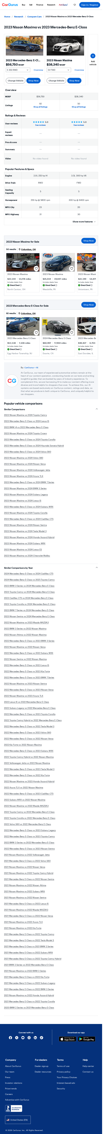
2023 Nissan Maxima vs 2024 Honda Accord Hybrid (29, 537)
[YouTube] (22, 1038)
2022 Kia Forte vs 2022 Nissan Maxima (23, 744)
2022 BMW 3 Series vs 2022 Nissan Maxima (25, 628)
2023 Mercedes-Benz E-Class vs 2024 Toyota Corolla (29, 439)
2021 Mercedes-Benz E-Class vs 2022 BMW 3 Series (29, 989)
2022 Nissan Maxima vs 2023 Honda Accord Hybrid (29, 781)
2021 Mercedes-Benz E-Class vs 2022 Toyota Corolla (29, 1001)
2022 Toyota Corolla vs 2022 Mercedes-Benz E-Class (29, 818)
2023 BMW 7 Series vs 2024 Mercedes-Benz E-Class (29, 610)
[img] (21, 285)
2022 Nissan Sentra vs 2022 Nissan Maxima (25, 659)
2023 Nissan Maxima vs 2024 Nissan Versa (25, 464)
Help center (88, 1066)
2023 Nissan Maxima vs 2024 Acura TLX (23, 476)
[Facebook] (10, 1038)
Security (61, 1088)
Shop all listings (40, 107)
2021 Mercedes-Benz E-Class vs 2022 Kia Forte (26, 977)
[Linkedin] (35, 1038)
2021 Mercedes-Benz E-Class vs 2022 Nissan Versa (28, 916)
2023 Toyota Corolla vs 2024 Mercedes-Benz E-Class (29, 604)
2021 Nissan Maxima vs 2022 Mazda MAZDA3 (26, 909)
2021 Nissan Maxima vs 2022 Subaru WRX (24, 891)
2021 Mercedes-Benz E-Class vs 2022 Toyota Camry (29, 934)
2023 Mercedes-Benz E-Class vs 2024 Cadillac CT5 (28, 519)
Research (18, 16)
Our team (9, 1071)
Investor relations (13, 1083)
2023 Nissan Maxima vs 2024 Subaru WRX (24, 543)
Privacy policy (63, 1071)
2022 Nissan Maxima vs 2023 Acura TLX (23, 696)
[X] (16, 1038)
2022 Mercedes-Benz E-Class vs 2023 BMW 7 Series (29, 677)
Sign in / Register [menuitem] (89, 5)
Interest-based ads (66, 1083)
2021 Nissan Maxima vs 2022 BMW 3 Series (25, 971)
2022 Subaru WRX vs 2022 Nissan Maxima (24, 799)
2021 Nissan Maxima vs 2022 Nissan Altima (25, 885)
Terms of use (63, 1066)
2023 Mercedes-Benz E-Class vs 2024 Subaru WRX (28, 506)
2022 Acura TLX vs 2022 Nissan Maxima (23, 787)
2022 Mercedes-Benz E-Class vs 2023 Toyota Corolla (29, 714)
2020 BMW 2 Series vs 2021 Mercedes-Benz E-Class (29, 1007)
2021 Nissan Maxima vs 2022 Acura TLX (23, 922)
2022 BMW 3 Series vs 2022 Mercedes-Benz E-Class (29, 842)
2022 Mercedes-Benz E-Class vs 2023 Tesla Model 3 (29, 769)
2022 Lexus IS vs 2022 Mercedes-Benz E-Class (26, 702)
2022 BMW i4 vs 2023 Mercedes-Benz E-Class (26, 427)
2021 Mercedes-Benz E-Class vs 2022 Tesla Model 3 (29, 940)
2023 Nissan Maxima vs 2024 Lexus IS (22, 500)
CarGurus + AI (31, 367)
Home (7, 16)
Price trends (11, 1088)
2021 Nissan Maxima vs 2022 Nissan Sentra (25, 897)
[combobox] (18, 1120)
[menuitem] (23, 5)
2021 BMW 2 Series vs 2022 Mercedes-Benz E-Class (29, 964)
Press (7, 1077)
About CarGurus (13, 1066)
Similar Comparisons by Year (18, 568)
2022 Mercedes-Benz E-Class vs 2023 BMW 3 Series (29, 641)
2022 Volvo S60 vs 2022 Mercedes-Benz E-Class (27, 824)
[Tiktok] (41, 1038)
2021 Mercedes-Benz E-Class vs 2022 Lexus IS (26, 903)
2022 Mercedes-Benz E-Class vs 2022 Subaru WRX (28, 653)
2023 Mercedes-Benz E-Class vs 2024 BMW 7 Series (29, 482)
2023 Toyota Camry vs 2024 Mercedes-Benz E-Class (29, 592)
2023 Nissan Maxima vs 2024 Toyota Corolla (25, 513)
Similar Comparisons (14, 409)
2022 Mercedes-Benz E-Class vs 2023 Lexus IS (26, 665)
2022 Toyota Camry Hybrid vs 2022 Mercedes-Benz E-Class (33, 720)
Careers (9, 1094)
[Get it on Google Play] (86, 1039)
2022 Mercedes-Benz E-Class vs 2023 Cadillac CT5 (28, 793)
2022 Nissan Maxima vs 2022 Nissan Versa (25, 647)
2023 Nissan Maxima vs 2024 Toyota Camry (25, 415)
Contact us (88, 1071)
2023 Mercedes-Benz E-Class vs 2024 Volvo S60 (27, 451)
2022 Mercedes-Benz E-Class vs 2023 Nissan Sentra (29, 848)
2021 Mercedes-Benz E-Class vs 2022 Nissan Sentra (29, 879)
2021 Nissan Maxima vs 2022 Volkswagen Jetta (27, 854)
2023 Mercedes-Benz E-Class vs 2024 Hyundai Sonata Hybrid (34, 445)
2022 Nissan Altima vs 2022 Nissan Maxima (25, 634)
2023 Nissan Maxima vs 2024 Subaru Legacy (26, 494)
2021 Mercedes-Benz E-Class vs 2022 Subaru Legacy (29, 983)
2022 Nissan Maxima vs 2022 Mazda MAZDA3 (26, 806)
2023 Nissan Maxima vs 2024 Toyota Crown (25, 433)
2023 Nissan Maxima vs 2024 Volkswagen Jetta (27, 470)
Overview (38, 70)
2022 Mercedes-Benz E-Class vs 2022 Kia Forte (27, 775)
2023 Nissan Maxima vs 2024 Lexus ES (23, 549)
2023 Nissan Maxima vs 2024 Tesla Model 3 (25, 531)
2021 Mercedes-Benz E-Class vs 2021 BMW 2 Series (28, 946)
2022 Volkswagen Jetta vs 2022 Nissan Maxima (27, 763)
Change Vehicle (15, 80)
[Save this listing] (36, 268)
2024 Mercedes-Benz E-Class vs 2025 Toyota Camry (29, 579)
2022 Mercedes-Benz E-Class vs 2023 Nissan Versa (29, 689)
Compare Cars (34, 16)
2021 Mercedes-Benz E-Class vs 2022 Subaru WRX (28, 952)
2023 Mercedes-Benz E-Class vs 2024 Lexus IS (26, 421)
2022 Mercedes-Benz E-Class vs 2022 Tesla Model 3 (29, 726)
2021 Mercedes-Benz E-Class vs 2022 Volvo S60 (27, 861)
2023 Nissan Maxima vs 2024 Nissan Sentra (25, 525)
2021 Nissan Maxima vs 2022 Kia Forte (22, 928)
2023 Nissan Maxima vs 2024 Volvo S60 (23, 458)
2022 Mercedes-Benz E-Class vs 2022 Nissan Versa (28, 738)
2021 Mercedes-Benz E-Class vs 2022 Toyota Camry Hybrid (32, 958)
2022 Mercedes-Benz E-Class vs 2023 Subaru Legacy (30, 830)
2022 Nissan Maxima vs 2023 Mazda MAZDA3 (26, 622)
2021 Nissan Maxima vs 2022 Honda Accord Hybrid (29, 995)
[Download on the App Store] (67, 1039)
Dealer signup (41, 1066)
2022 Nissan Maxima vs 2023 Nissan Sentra (25, 683)
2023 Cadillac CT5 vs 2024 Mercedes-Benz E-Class (28, 598)
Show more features (83, 221)
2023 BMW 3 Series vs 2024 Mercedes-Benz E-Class (29, 586)
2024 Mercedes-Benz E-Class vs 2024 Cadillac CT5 (28, 573)
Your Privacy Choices (67, 1077)
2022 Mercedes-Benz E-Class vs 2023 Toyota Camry (29, 836)
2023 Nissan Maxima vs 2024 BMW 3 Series (25, 488)
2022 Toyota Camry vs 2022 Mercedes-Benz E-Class (29, 812)
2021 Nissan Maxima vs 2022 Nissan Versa (24, 867)
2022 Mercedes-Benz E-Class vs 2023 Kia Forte (27, 671)
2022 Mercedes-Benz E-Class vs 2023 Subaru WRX (28, 751)
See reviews (40, 125)
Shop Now (33, 80)
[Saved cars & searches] (74, 4)
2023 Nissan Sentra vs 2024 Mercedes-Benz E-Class (29, 616)
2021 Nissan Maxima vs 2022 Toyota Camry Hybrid (28, 873)
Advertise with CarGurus (17, 1099)
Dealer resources (43, 1071)
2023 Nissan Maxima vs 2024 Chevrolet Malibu (27, 555)
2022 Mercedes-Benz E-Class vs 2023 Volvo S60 (27, 732)
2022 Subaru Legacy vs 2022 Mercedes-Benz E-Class (30, 708)
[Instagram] (29, 1038)
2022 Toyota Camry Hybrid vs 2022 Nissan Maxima (29, 757)
